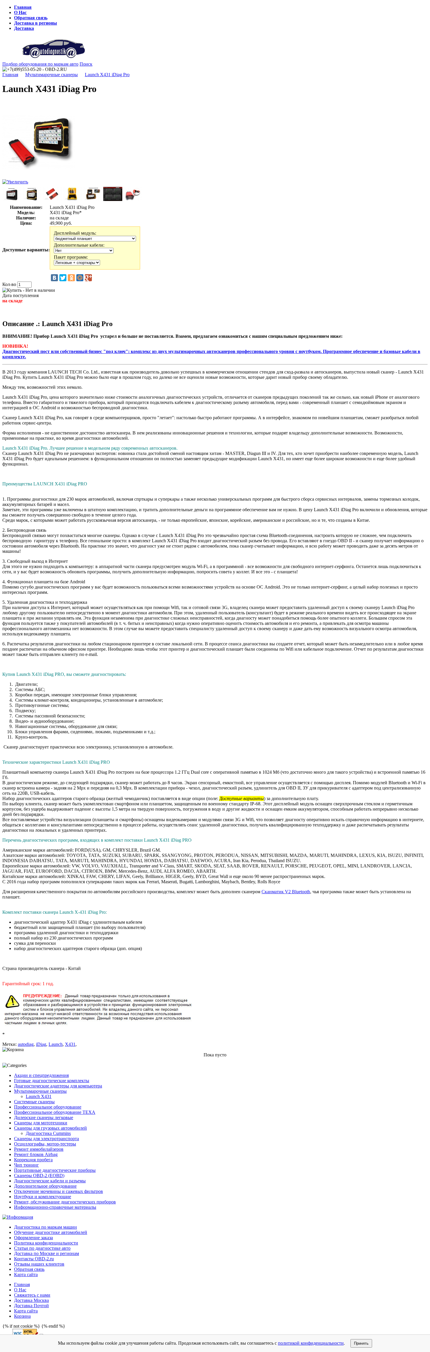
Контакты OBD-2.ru (34, 1258)
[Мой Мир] (79, 277)
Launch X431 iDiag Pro (107, 74)
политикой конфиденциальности (311, 1343)
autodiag (26, 1044)
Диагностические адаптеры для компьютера (58, 1085)
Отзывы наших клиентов (39, 1263)
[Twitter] (62, 277)
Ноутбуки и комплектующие (42, 1196)
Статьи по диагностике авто (42, 1248)
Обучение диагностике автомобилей (50, 1232)
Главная (23, 7)
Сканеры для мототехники (40, 1122)
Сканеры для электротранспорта (46, 1138)
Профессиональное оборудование (47, 1106)
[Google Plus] (88, 277)
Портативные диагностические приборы (55, 1170)
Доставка (24, 28)
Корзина (22, 1316)
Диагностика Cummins (48, 1133)
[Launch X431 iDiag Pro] (38, 177)
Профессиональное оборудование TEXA (54, 1112)
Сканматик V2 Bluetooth (286, 891)
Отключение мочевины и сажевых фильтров (58, 1191)
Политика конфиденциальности (46, 1242)
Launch (56, 1044)
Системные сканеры (34, 1101)
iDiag (41, 1044)
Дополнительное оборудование (45, 1186)
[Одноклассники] (71, 277)
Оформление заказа (33, 1237)
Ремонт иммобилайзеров (38, 1149)
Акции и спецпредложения (41, 1075)
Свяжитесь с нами (32, 1295)
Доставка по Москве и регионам (46, 1253)
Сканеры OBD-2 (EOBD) (39, 1175)
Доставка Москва (31, 1300)
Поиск (86, 64)
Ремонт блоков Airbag (36, 1154)
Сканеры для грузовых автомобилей (50, 1128)
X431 (70, 1044)
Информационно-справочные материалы (55, 1207)
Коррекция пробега (33, 1159)
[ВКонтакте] (54, 277)
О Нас (20, 12)
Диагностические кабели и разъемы (50, 1180)
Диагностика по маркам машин (45, 1227)
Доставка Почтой (31, 1305)
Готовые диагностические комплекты (51, 1080)
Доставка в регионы (35, 23)
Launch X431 (38, 1096)
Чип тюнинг (26, 1164)
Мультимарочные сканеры (51, 74)
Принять (361, 1343)
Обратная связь (30, 17)
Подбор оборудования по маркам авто (40, 64)
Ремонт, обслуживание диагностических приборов (65, 1201)
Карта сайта (26, 1274)
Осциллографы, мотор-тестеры (45, 1143)
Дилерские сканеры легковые (43, 1117)
